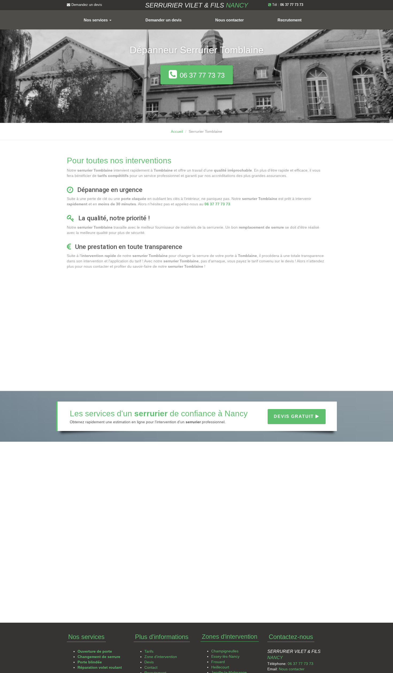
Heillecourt (220, 667)
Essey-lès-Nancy (225, 656)
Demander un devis (163, 20)
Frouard (218, 662)
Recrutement (290, 20)
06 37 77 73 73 (300, 663)
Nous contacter (229, 20)
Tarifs (148, 651)
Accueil (177, 131)
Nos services (96, 20)
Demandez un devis (86, 5)
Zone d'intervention (160, 657)
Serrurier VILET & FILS (196, 5)
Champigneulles (224, 651)
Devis (149, 662)
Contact (150, 667)
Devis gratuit (294, 416)
